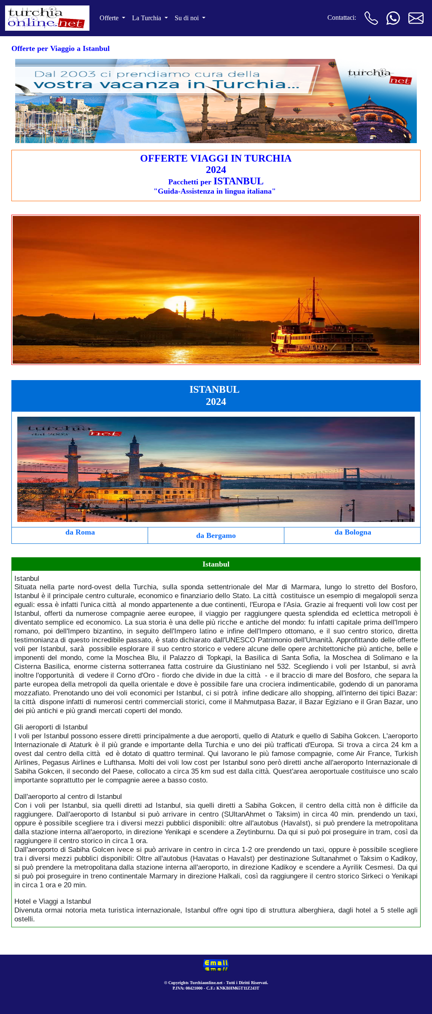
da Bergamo (216, 535)
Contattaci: (341, 17)
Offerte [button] (110, 17)
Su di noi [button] (187, 17)
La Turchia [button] (147, 17)
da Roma (80, 532)
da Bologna (353, 532)
